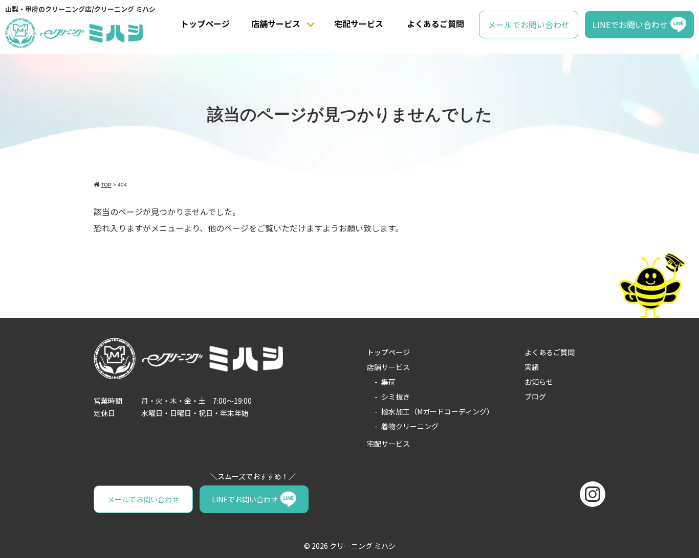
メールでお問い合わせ (529, 24)
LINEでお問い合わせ (630, 24)
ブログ (535, 396)
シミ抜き (395, 396)
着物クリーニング (410, 426)
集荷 (388, 382)
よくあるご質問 (435, 23)
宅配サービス (358, 23)
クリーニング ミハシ (363, 546)
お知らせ (539, 382)
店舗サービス (275, 23)
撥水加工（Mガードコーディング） (437, 411)
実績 (532, 367)
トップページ (205, 23)
